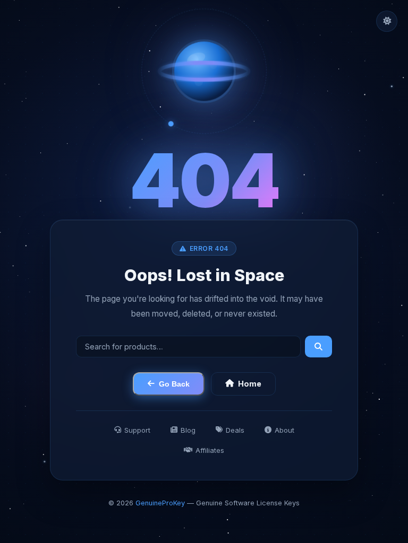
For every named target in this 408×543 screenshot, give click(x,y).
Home (249, 383)
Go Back (174, 383)
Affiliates (210, 449)
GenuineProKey (160, 503)
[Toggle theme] (386, 21)
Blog (188, 429)
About (284, 429)
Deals (235, 429)
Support (137, 429)
